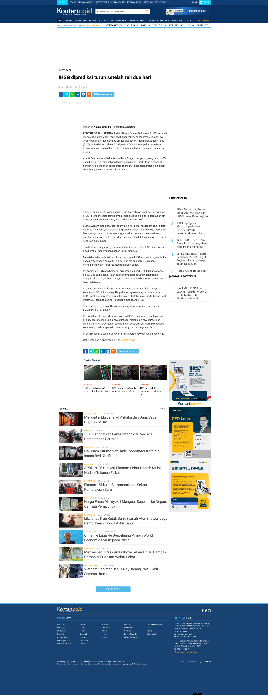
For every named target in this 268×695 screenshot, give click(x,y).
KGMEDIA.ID (148, 2)
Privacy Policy (118, 661)
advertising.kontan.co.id (186, 652)
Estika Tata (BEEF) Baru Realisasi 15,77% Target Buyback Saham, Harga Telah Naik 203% (191, 258)
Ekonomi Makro (130, 637)
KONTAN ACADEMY (85, 2)
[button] (147, 11)
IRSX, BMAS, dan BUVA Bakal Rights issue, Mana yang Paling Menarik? (192, 243)
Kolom (104, 631)
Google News (127, 339)
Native (149, 631)
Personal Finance (159, 20)
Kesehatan (84, 640)
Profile (67, 661)
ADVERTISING (160, 2)
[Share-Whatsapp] (72, 94)
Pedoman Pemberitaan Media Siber (97, 661)
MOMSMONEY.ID (134, 2)
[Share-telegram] (83, 94)
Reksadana (128, 627)
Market (127, 624)
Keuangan (94, 20)
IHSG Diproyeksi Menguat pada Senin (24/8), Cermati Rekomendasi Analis (189, 228)
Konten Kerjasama (154, 624)
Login (195, 2)
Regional (83, 634)
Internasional (138, 20)
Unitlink (127, 631)
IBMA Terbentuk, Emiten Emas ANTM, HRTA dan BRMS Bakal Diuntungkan (192, 213)
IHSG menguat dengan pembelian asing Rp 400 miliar (151, 391)
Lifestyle (177, 20)
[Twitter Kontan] (205, 610)
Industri (108, 20)
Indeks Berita (113, 589)
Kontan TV (106, 637)
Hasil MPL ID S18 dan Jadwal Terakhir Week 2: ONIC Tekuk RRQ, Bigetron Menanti (192, 293)
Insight (105, 634)
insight (68, 20)
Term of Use (77, 661)
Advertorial (151, 634)
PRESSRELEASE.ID (101, 2)
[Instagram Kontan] (209, 610)
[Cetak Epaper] (185, 14)
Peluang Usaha (63, 640)
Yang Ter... (84, 637)
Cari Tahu (83, 643)
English (82, 624)
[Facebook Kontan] (203, 610)
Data (188, 20)
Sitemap (60, 661)
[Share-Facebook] (61, 94)
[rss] (89, 94)
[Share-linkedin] (77, 94)
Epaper (62, 2)
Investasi (80, 20)
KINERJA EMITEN (118, 2)
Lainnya (205, 20)
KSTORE (72, 2)
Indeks (164, 408)
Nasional (121, 20)
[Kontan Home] (60, 20)
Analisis (105, 624)
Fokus (82, 631)
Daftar (206, 2)
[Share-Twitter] (66, 94)
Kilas (148, 627)
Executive (106, 627)
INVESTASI (65, 70)
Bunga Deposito (130, 634)
